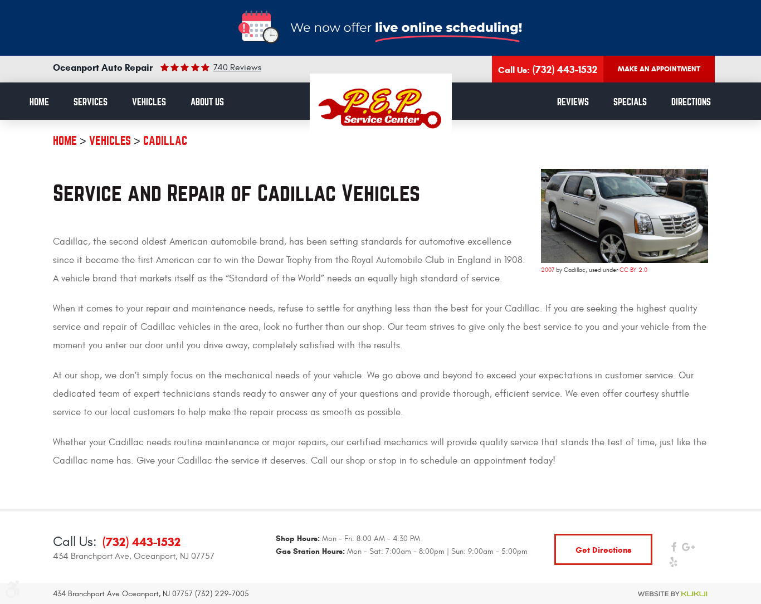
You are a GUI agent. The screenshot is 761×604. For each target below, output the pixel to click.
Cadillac (165, 141)
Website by (673, 594)
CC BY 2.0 (633, 270)
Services (91, 102)
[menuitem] (39, 102)
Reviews (573, 102)
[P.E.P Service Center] (381, 108)
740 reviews (237, 67)
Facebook (673, 549)
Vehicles (149, 102)
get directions (603, 549)
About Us (207, 102)
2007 (547, 270)
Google (688, 549)
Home (39, 102)
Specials (630, 102)
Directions (691, 102)
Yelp (673, 564)
